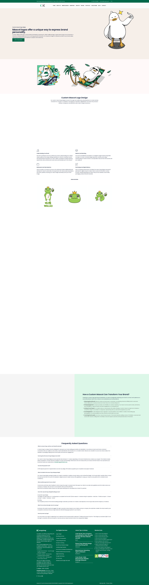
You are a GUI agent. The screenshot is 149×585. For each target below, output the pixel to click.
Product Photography (61, 538)
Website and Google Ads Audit (63, 560)
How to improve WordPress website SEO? (104, 539)
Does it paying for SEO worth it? (102, 541)
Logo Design (59, 534)
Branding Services (60, 536)
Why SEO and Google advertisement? (103, 542)
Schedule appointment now (60, 462)
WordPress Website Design (62, 545)
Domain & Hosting (60, 542)
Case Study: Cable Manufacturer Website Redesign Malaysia (82, 558)
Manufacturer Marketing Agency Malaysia (82, 551)
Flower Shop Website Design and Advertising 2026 (83, 544)
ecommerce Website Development (64, 549)
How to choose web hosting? (101, 535)
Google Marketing (60, 556)
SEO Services (59, 558)
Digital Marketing (60, 554)
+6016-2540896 (45, 568)
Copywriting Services (61, 540)
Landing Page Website (61, 547)
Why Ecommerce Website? (101, 538)
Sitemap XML (102, 583)
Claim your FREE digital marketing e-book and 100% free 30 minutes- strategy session (104, 550)
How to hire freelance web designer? (103, 547)
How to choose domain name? (102, 536)
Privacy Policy (109, 583)
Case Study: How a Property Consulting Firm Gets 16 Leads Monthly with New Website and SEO (84, 536)
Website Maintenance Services (63, 551)
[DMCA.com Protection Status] (96, 556)
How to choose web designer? (102, 533)
